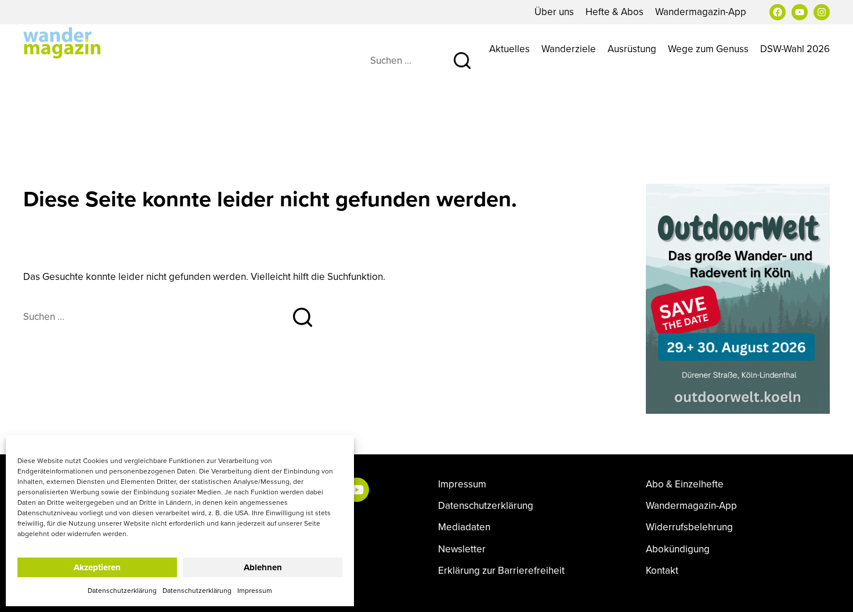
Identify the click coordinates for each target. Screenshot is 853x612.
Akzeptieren (97, 567)
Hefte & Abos (614, 12)
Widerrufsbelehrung (689, 527)
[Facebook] (777, 12)
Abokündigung (678, 549)
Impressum (254, 590)
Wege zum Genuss (708, 49)
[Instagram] (822, 12)
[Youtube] (799, 12)
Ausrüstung (632, 49)
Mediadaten (464, 527)
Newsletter (462, 549)
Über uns (554, 12)
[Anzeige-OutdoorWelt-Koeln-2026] (738, 297)
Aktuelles (509, 49)
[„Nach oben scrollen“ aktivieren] (831, 591)
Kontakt (662, 570)
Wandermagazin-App (700, 12)
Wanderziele (568, 49)
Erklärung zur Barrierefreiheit (501, 570)
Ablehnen (263, 567)
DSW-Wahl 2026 (795, 49)
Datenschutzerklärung (122, 590)
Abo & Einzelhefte (685, 484)
